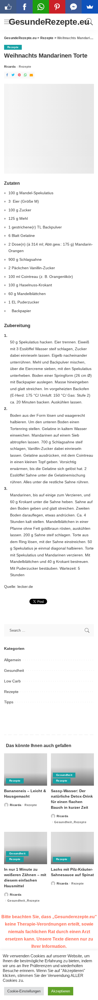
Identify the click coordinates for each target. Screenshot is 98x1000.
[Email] (31, 75)
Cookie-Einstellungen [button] (24, 991)
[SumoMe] (90, 7)
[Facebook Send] (73, 7)
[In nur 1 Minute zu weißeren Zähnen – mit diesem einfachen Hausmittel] (25, 848)
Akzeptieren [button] (60, 991)
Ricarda (10, 66)
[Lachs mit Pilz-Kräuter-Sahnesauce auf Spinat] (72, 848)
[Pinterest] (19, 75)
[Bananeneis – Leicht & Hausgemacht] (25, 769)
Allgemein (12, 660)
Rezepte (13, 47)
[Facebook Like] (8, 7)
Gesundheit (14, 670)
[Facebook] (7, 75)
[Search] (88, 22)
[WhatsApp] (25, 75)
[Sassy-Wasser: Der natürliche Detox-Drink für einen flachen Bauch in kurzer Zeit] (72, 769)
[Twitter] (13, 75)
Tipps (8, 702)
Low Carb (12, 681)
